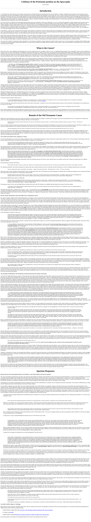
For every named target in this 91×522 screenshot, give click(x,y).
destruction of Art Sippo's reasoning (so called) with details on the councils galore (32, 514)
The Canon (43, 100)
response (12, 512)
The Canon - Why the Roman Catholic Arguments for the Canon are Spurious (36, 510)
